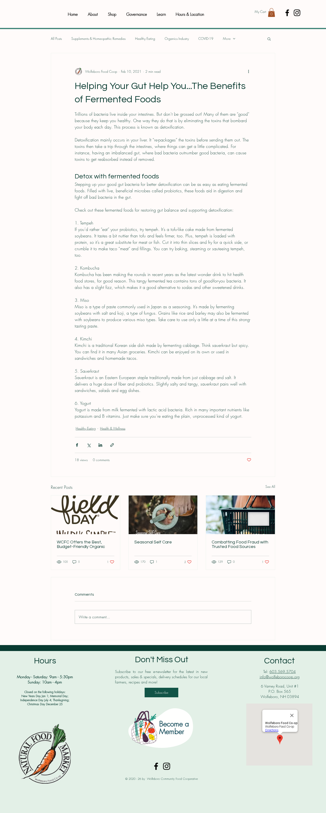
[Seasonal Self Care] (163, 514)
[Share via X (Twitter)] (88, 445)
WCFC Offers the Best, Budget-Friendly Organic (81, 544)
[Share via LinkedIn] (100, 445)
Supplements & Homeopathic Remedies (98, 38)
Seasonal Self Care (153, 542)
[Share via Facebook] (77, 445)
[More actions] (248, 71)
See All (270, 486)
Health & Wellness (112, 428)
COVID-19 (205, 38)
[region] (161, 728)
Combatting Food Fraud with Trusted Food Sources (240, 544)
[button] (271, 12)
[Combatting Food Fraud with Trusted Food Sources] (240, 514)
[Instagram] (297, 12)
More (227, 38)
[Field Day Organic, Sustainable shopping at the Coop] (85, 514)
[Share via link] (112, 445)
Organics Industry (177, 38)
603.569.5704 (282, 671)
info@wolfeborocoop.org (280, 676)
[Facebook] (287, 12)
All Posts (56, 38)
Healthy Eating (145, 38)
